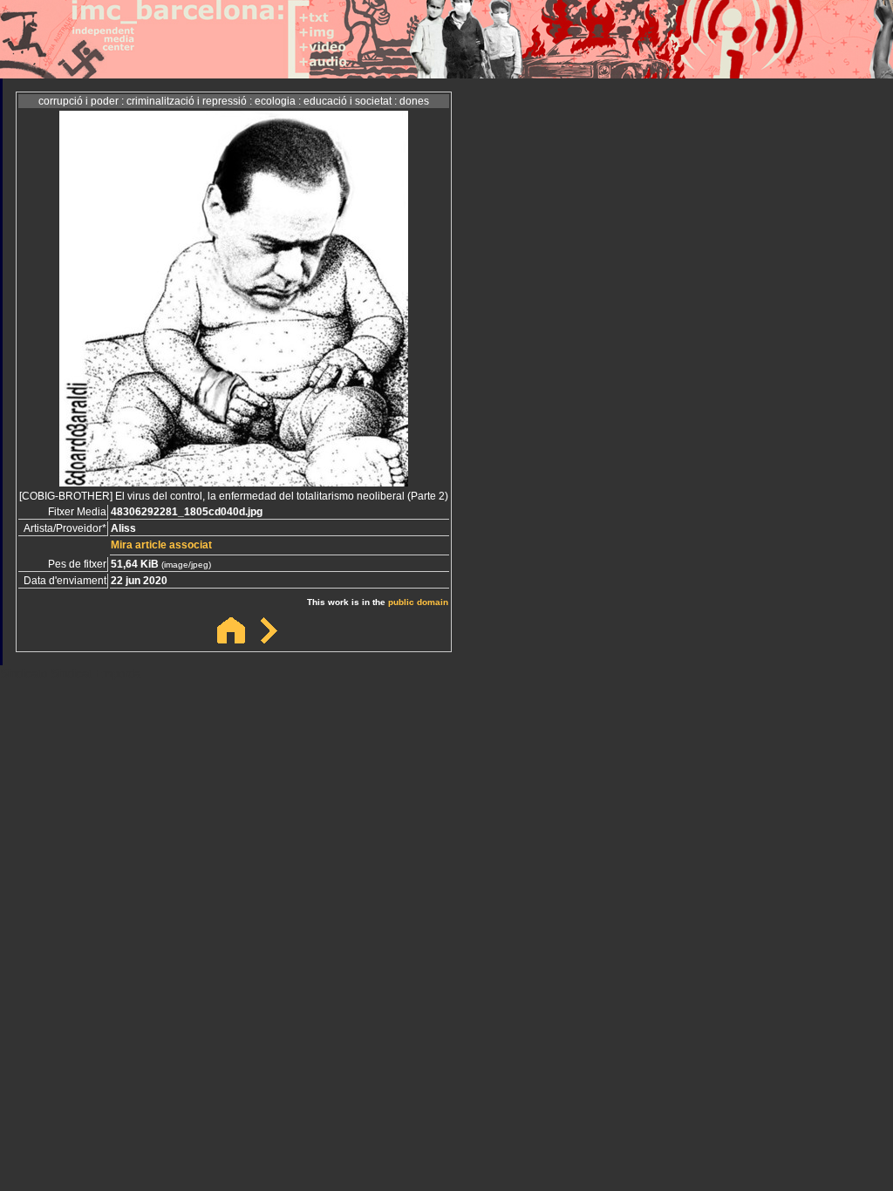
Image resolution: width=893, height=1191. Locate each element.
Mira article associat (161, 545)
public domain (418, 602)
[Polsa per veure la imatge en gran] (233, 481)
